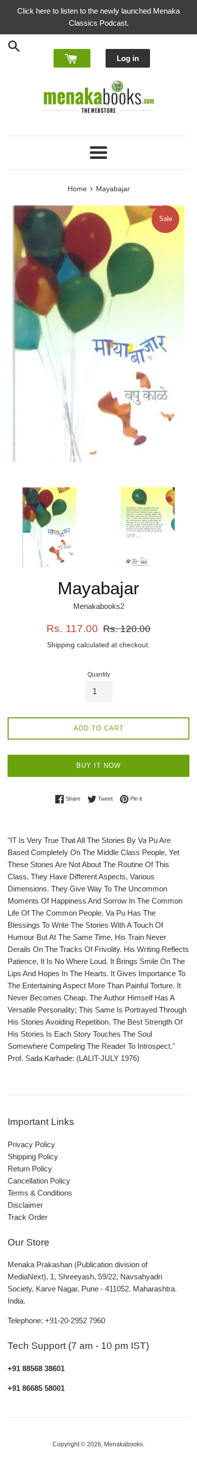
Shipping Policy (33, 1156)
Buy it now (98, 765)
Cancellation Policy (39, 1180)
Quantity (98, 674)
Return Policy (30, 1168)
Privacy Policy (31, 1144)
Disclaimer (25, 1205)
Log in (128, 58)
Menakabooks (123, 1444)
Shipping (61, 645)
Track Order (27, 1217)
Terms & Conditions (40, 1193)
